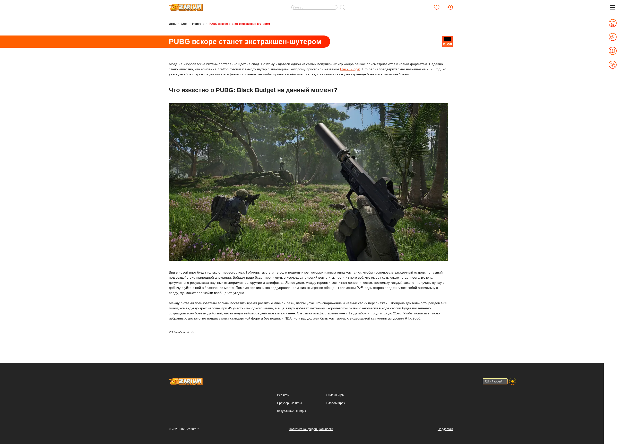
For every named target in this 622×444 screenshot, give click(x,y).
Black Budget (350, 69)
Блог (184, 24)
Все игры (283, 395)
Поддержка (445, 429)
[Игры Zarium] (186, 6)
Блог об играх (335, 403)
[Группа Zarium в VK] (512, 381)
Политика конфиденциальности (311, 429)
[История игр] (450, 7)
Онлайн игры (335, 395)
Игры (172, 24)
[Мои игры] (436, 7)
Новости (198, 24)
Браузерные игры (289, 403)
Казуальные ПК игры (291, 411)
